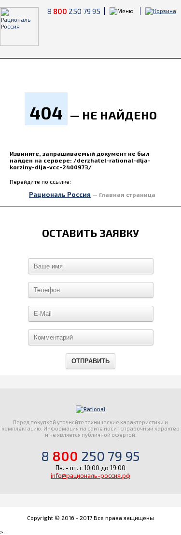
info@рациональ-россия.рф (90, 475)
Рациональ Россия (60, 194)
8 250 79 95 (73, 11)
